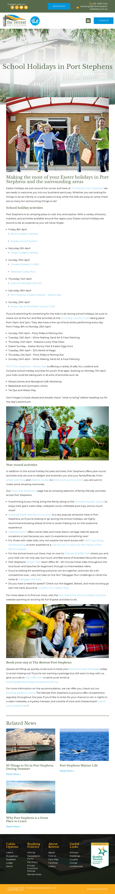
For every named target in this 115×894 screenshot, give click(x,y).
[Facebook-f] (12, 7)
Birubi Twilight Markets (24, 233)
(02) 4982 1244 (34, 677)
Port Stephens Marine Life (79, 765)
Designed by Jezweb (97, 889)
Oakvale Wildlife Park (77, 553)
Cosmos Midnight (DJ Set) (26, 283)
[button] (88, 20)
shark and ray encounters (68, 480)
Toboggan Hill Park (29, 579)
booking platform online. (21, 692)
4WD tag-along (94, 540)
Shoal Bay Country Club (75, 318)
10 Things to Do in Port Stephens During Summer (29, 767)
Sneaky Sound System (24, 241)
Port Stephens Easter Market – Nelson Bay (36, 294)
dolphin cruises (40, 480)
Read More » (13, 774)
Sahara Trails (33, 562)
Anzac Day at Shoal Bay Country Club (33, 306)
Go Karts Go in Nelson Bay (53, 587)
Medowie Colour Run (23, 271)
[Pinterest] (26, 7)
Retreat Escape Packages (84, 669)
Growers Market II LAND (25, 264)
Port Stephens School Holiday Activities (82, 595)
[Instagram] (17, 7)
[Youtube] (21, 7)
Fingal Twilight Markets (24, 252)
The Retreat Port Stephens (87, 188)
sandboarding (16, 544)
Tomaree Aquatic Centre (89, 501)
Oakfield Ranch (17, 531)
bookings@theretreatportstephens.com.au (32, 681)
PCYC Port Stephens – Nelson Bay (26, 366)
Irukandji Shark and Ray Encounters (30, 514)
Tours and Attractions (24, 490)
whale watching (15, 480)
